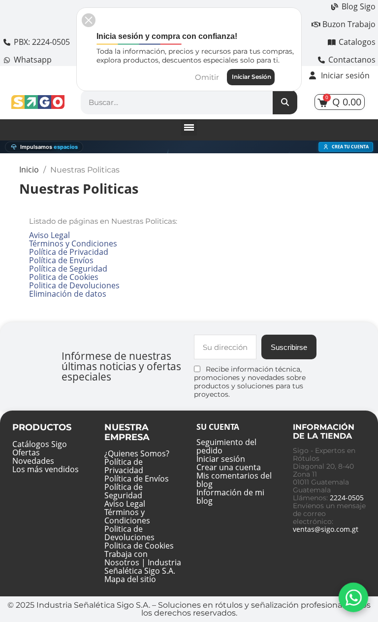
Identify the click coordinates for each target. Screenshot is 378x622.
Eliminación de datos (67, 293)
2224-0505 (347, 497)
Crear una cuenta (228, 467)
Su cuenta (217, 426)
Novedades (33, 460)
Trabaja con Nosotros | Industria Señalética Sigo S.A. (142, 562)
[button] (88, 20)
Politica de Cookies (63, 277)
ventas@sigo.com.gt (325, 529)
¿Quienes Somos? (136, 453)
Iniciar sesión (220, 458)
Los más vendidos (45, 469)
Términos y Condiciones (73, 243)
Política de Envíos (61, 260)
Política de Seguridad (68, 268)
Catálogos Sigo (39, 444)
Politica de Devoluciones (74, 285)
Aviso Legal (49, 235)
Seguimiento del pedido (226, 446)
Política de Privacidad (68, 251)
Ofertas (26, 452)
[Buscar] (285, 102)
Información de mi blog (230, 496)
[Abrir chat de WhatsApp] (354, 598)
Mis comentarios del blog (234, 479)
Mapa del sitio (130, 579)
